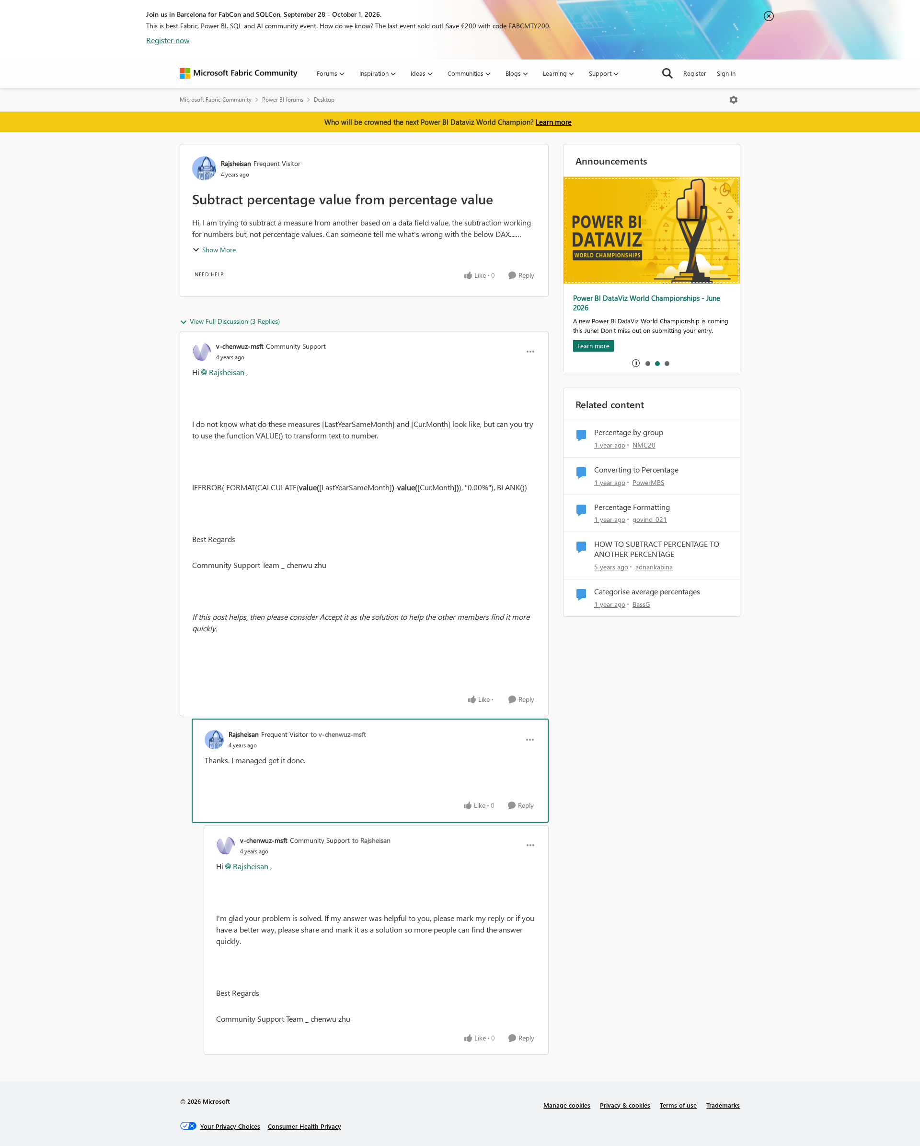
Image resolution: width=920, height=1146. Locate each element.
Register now (168, 40)
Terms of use (678, 1105)
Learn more (554, 122)
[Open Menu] (733, 99)
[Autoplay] (636, 363)
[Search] (667, 73)
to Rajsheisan (371, 840)
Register (694, 73)
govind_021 (649, 519)
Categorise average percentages (647, 591)
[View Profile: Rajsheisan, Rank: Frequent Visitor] (204, 168)
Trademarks (723, 1105)
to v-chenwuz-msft (338, 734)
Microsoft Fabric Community (216, 99)
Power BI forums (282, 99)
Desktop (324, 99)
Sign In (726, 73)
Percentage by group (628, 432)
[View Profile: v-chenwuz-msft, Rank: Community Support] (201, 351)
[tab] (647, 363)
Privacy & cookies (625, 1105)
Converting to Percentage (636, 469)
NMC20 (644, 444)
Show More (219, 249)
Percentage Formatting (632, 507)
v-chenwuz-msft (240, 346)
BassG (641, 604)
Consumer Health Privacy (304, 1126)
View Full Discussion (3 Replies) (235, 321)
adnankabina (654, 566)
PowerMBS (648, 482)
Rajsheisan (236, 163)
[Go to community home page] (239, 73)
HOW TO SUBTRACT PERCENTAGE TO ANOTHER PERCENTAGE (656, 549)
